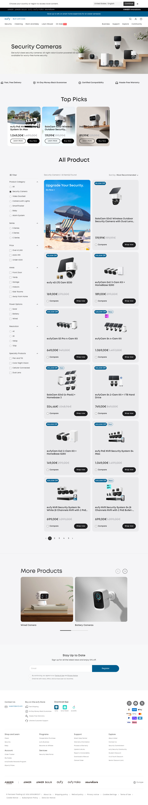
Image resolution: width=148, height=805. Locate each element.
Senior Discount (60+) (116, 760)
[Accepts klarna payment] (134, 722)
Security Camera (20, 191)
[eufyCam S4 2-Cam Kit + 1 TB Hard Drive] (115, 380)
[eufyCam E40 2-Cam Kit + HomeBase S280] (67, 436)
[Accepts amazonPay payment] (128, 709)
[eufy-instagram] (129, 703)
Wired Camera (28, 625)
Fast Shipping (33, 706)
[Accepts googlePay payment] (134, 714)
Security (8, 742)
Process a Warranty (81, 745)
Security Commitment (116, 745)
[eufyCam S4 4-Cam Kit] (115, 324)
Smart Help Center (80, 738)
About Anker (113, 738)
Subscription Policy (30, 798)
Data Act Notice (48, 798)
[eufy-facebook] (135, 703)
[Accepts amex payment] (134, 709)
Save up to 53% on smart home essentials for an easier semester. (74, 14)
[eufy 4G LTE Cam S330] (67, 268)
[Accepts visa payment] (128, 722)
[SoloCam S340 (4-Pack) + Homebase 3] (67, 380)
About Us (47, 794)
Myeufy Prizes (10, 765)
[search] (130, 19)
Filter (14, 175)
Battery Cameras (84, 625)
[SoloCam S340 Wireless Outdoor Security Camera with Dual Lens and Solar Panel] (115, 200)
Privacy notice (93, 794)
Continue (129, 4)
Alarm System (19, 215)
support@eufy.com (15, 706)
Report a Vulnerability (82, 753)
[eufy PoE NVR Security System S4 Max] (115, 436)
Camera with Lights (21, 201)
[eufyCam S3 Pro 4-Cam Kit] (67, 324)
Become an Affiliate (46, 745)
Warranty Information (82, 742)
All (14, 187)
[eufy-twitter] (142, 703)
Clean (7, 738)
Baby (15, 211)
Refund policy (77, 794)
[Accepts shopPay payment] (134, 718)
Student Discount (115, 753)
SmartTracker (18, 206)
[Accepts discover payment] (128, 714)
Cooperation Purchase (47, 738)
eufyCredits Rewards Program (15, 761)
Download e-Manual (81, 756)
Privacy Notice (73, 675)
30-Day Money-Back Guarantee (40, 711)
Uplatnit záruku (79, 749)
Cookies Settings (110, 794)
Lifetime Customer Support (38, 720)
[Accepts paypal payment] (128, 718)
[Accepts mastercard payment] (140, 714)
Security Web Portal (46, 754)
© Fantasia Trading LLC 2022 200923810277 (23, 794)
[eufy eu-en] (8, 19)
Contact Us (113, 742)
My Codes (8, 758)
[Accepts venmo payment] (140, 718)
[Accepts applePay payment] (140, 709)
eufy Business (44, 742)
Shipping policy (61, 794)
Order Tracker (10, 754)
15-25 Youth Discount (116, 756)
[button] (137, 4)
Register (105, 668)
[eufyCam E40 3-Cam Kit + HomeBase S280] (115, 268)
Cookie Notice (12, 798)
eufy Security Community (118, 749)
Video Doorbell (19, 196)
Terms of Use (59, 675)
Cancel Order (79, 760)
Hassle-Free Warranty (37, 716)
